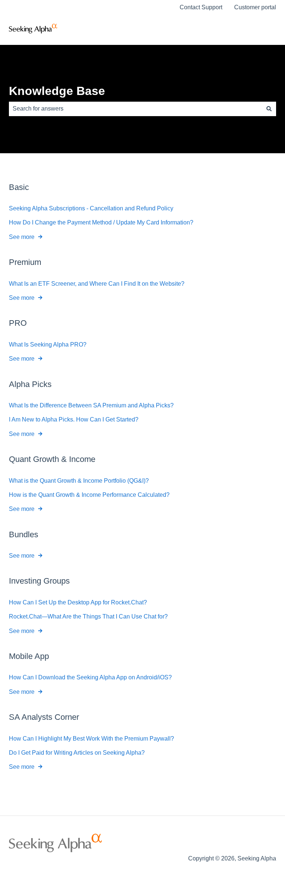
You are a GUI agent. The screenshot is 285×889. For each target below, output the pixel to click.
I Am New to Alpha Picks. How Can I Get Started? (73, 419)
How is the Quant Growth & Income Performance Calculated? (89, 495)
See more (22, 237)
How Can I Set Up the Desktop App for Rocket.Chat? (78, 602)
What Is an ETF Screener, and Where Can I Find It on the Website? (96, 284)
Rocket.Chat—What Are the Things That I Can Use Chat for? (88, 616)
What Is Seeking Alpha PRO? (47, 344)
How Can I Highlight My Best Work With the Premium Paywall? (91, 738)
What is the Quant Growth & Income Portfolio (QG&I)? (79, 481)
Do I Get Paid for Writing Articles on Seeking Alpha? (77, 752)
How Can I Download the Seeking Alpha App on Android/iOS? (90, 677)
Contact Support (201, 7)
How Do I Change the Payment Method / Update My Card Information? (101, 222)
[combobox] (135, 109)
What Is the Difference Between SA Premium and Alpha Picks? (91, 405)
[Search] (269, 109)
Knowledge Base (57, 91)
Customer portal (255, 7)
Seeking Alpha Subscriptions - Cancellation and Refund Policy (91, 208)
